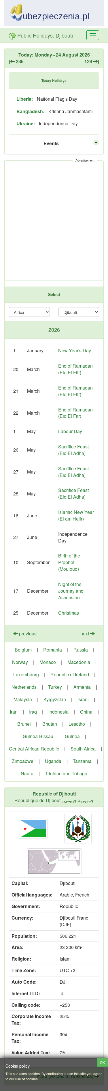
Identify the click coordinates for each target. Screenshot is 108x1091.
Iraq (33, 711)
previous (27, 633)
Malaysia (23, 699)
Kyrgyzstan (54, 699)
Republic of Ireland (69, 674)
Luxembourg (26, 674)
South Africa (83, 748)
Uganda (53, 761)
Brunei (24, 724)
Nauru (27, 773)
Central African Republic (34, 748)
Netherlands (24, 687)
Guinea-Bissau (38, 736)
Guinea (72, 736)
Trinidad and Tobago (66, 773)
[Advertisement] (54, 220)
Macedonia (78, 662)
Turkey (55, 687)
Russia (80, 649)
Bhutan (49, 724)
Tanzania (82, 761)
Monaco (47, 662)
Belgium (23, 649)
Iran (14, 711)
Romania (52, 649)
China (86, 711)
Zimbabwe (22, 761)
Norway (20, 662)
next (85, 633)
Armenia (82, 687)
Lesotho (77, 724)
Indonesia (58, 711)
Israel (83, 699)
